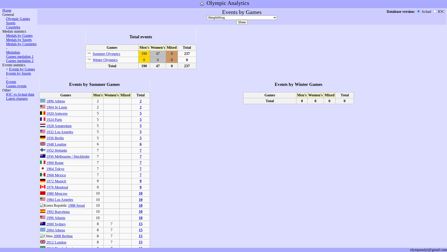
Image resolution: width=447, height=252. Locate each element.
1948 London (56, 144)
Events (11, 82)
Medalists (13, 52)
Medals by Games (19, 36)
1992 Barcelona (58, 212)
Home (6, 10)
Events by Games (22, 69)
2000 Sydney (56, 224)
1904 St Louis (56, 107)
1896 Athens (55, 101)
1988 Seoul (76, 205)
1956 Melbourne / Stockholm (67, 156)
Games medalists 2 (20, 61)
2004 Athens (55, 230)
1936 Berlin (55, 138)
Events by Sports (18, 73)
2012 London (56, 242)
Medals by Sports (19, 40)
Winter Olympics (105, 60)
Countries (13, 27)
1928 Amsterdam (58, 126)
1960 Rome (55, 163)
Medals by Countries (21, 44)
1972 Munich (56, 181)
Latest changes (17, 99)
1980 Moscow (57, 194)
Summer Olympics (106, 54)
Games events (16, 86)
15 (140, 224)
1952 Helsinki (56, 150)
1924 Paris (54, 120)
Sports (10, 23)
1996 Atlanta (55, 218)
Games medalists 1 (20, 57)
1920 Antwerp (57, 114)
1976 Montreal (57, 187)
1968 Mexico (56, 175)
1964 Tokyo (55, 169)
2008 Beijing (63, 236)
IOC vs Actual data (20, 94)
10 (140, 193)
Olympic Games (18, 19)
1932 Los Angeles (59, 132)
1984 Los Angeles (59, 200)
